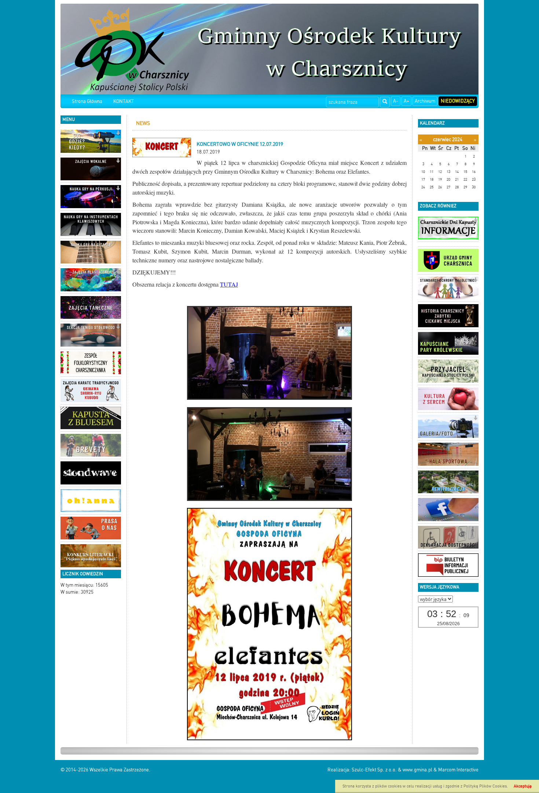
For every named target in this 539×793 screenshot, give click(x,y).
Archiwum (425, 101)
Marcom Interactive (458, 769)
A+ (406, 101)
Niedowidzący (458, 101)
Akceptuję (523, 786)
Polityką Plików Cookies (485, 786)
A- (395, 101)
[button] (118, 134)
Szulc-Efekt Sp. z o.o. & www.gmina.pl (392, 769)
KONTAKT (123, 101)
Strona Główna (87, 101)
